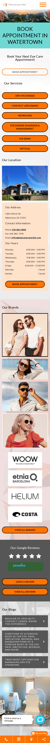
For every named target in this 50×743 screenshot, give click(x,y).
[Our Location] (31, 739)
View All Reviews (25, 591)
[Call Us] (6, 739)
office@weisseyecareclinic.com (26, 237)
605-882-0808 (19, 229)
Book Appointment (25, 72)
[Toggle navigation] (43, 4)
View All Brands (25, 530)
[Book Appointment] (19, 739)
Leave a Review (25, 581)
